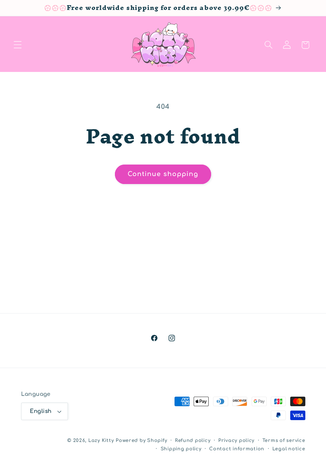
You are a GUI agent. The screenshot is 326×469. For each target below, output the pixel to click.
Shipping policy (181, 449)
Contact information (236, 449)
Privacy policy (236, 440)
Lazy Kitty (101, 440)
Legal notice (288, 449)
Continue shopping (163, 174)
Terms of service (283, 440)
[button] (17, 45)
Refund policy (193, 440)
